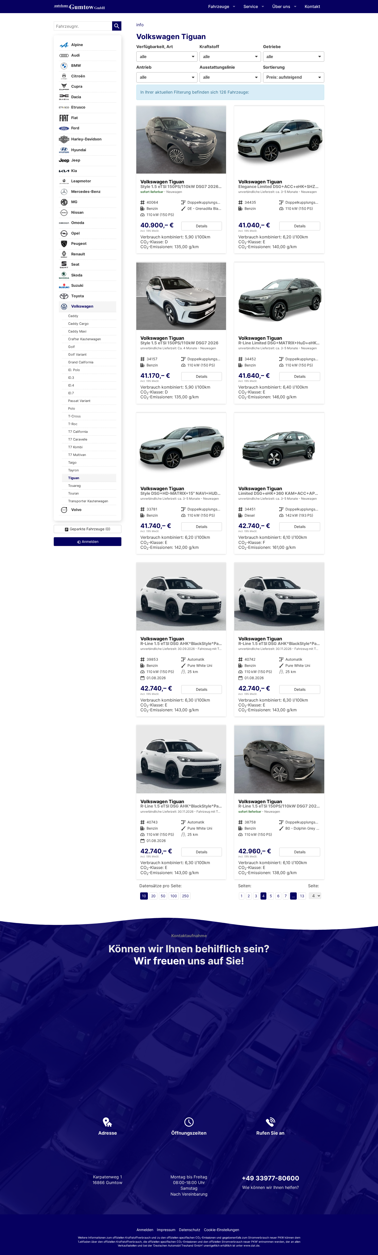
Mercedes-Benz (85, 191)
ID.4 (71, 385)
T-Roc (72, 424)
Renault (77, 254)
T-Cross (74, 416)
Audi (75, 55)
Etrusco (77, 107)
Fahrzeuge (218, 6)
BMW (75, 66)
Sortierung (274, 67)
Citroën (77, 76)
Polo (71, 408)
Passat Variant (79, 401)
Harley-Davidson (86, 139)
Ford (74, 128)
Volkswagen (81, 306)
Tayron (73, 470)
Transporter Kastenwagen (88, 501)
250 (185, 896)
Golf (71, 347)
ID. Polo (74, 370)
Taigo (72, 462)
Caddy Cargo (78, 324)
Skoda (76, 275)
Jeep (75, 160)
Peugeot (78, 243)
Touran (73, 493)
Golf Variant (77, 354)
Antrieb (143, 67)
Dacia (75, 97)
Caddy (73, 316)
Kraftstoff (209, 46)
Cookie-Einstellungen (221, 1229)
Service (251, 6)
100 (173, 896)
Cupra (76, 86)
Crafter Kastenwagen (84, 339)
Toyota (77, 296)
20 (153, 896)
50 (163, 896)
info (140, 24)
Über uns (281, 6)
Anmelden (145, 1229)
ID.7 (71, 393)
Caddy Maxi (77, 331)
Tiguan (73, 478)
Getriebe (272, 46)
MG (73, 202)
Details (201, 226)
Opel (75, 233)
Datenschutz (189, 1229)
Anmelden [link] (90, 541)
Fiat (74, 117)
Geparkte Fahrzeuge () (90, 529)
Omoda (77, 223)
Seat (74, 264)
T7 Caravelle (77, 439)
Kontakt (312, 6)
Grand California (80, 362)
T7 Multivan (77, 455)
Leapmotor (80, 181)
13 (302, 896)
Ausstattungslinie (217, 67)
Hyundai (78, 150)
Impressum (166, 1229)
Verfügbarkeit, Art (154, 46)
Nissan (77, 212)
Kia (73, 170)
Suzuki (76, 285)
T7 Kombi (75, 447)
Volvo (76, 509)
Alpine (76, 45)
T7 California (78, 432)
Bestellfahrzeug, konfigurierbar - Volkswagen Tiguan (181, 333)
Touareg (74, 486)
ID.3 (71, 378)
